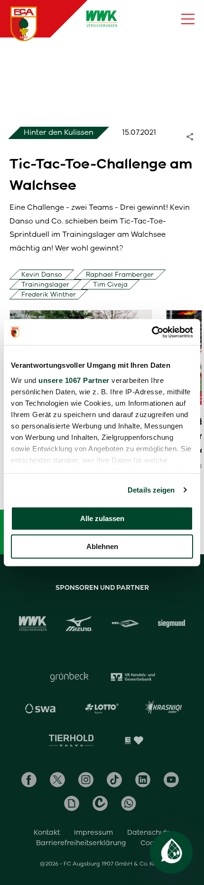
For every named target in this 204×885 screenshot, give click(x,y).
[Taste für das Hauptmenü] (188, 19)
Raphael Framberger (120, 274)
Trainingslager (45, 284)
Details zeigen (151, 490)
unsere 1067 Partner (74, 380)
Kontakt (47, 832)
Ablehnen (102, 546)
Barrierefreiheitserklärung (81, 842)
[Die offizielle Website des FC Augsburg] (23, 23)
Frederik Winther (48, 294)
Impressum (93, 832)
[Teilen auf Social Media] (194, 136)
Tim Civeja (110, 284)
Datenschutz (148, 832)
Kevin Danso (41, 274)
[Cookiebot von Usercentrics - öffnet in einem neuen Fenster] (151, 332)
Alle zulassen (102, 518)
